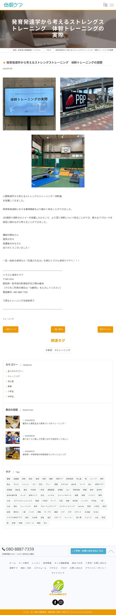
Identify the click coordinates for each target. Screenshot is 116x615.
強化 (49, 517)
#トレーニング (62, 350)
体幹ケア (59, 479)
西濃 (85, 490)
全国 (8, 512)
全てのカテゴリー (16, 371)
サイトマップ (58, 573)
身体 (91, 490)
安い (45, 523)
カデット (78, 512)
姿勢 (23, 479)
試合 (40, 484)
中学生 (11, 396)
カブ (63, 512)
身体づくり (33, 495)
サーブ (53, 501)
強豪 (76, 495)
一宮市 (41, 490)
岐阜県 (75, 501)
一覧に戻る (58, 329)
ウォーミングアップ (48, 506)
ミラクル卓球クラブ (14, 517)
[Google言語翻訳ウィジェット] (105, 5)
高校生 (17, 490)
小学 (69, 512)
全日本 (73, 484)
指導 (83, 495)
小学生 (11, 391)
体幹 (101, 479)
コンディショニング (67, 506)
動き (27, 517)
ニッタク (84, 501)
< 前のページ (10, 329)
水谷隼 (34, 517)
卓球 (104, 506)
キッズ (22, 495)
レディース (29, 523)
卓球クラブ (99, 484)
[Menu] (111, 5)
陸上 (8, 484)
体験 (67, 501)
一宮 (101, 501)
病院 (100, 495)
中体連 (33, 490)
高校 (15, 506)
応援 (13, 523)
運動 (39, 512)
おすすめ (64, 484)
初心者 (11, 381)
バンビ (31, 512)
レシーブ (93, 479)
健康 (51, 479)
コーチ (82, 484)
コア (34, 484)
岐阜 (35, 506)
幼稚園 (16, 479)
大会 (96, 517)
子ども (16, 484)
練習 (38, 523)
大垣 (8, 501)
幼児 (42, 495)
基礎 (8, 479)
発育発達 (69, 479)
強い (90, 484)
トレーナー (69, 517)
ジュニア (88, 517)
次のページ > (105, 329)
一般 (23, 512)
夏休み (16, 512)
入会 (8, 506)
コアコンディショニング (23, 501)
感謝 (56, 484)
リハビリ (91, 495)
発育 (44, 479)
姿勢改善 (76, 490)
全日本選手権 (12, 495)
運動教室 (51, 490)
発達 (37, 479)
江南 (61, 501)
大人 (68, 490)
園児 (25, 490)
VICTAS (95, 512)
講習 (56, 512)
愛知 (89, 506)
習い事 (78, 517)
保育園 (9, 490)
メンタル (51, 495)
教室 (10, 386)
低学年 (99, 490)
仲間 (20, 523)
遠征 (42, 517)
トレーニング (8, 319)
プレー (48, 484)
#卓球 (49, 350)
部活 (103, 517)
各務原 (60, 490)
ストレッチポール (64, 495)
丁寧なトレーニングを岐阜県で (19, 301)
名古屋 (87, 512)
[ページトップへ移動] (111, 551)
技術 (30, 479)
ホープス (47, 512)
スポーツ (57, 517)
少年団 (44, 501)
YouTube (81, 506)
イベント (25, 484)
